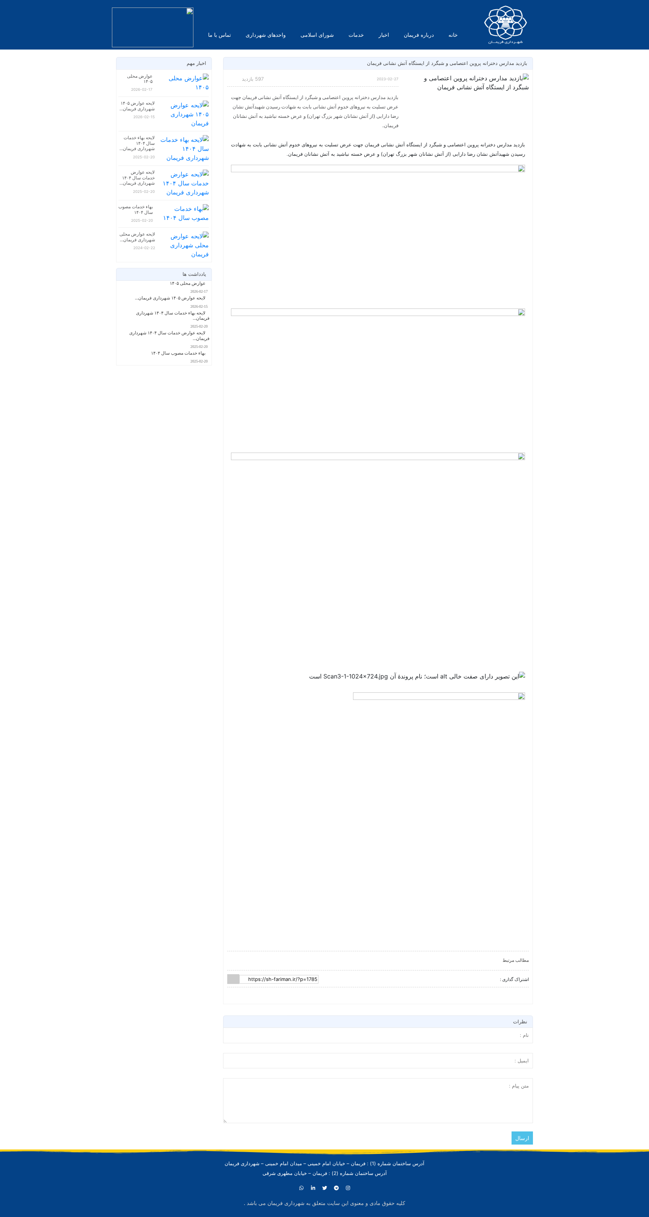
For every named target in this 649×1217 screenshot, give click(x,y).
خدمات (356, 35)
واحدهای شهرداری (266, 35)
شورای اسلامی (317, 35)
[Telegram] (336, 1188)
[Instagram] (348, 1188)
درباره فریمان (419, 35)
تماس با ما (219, 35)
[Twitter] (324, 1188)
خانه (453, 35)
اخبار (384, 35)
